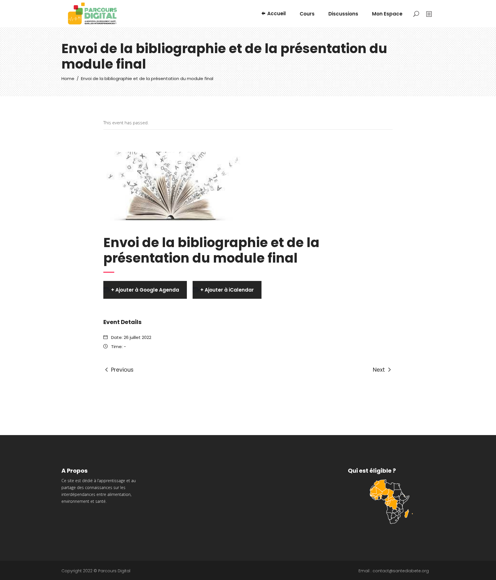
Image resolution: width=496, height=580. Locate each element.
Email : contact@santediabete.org (394, 571)
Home (67, 78)
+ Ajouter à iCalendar (227, 289)
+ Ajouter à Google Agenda (145, 289)
